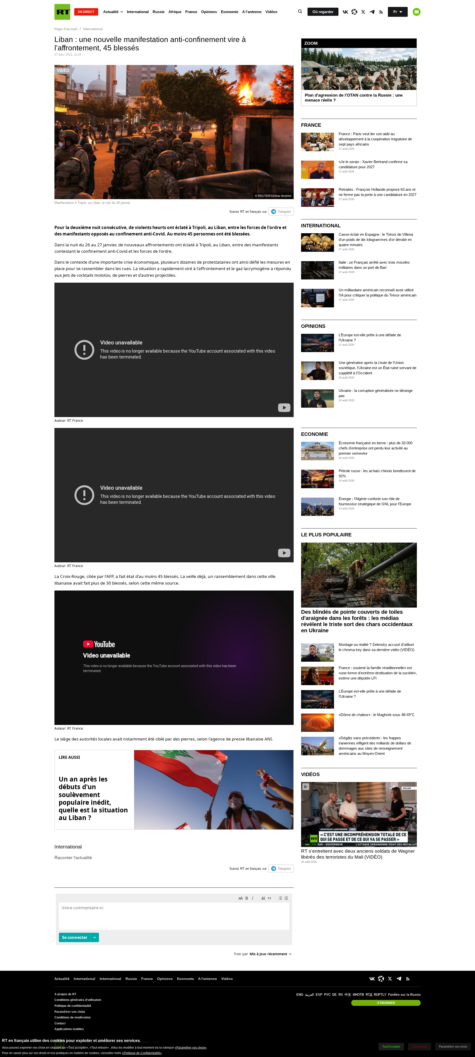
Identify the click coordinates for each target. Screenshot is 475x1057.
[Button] (417, 12)
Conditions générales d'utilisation (77, 1000)
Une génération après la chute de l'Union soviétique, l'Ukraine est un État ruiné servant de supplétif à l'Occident (377, 367)
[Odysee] (354, 12)
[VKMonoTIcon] (345, 12)
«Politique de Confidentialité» (142, 1053)
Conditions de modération (72, 1017)
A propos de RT (65, 994)
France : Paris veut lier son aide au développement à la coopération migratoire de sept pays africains (375, 139)
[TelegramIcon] (372, 12)
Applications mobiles (69, 1029)
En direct (86, 12)
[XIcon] (363, 12)
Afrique (174, 12)
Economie (229, 12)
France (191, 12)
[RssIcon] (381, 12)
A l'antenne (251, 12)
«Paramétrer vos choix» (191, 1047)
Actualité (111, 12)
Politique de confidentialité (72, 1006)
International (138, 12)
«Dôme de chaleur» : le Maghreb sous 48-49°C (377, 715)
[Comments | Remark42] (174, 926)
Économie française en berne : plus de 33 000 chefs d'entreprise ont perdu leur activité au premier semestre (375, 448)
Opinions (209, 12)
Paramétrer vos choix (69, 1012)
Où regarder (322, 12)
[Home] (62, 12)
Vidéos (271, 12)
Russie (159, 12)
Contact (60, 1023)
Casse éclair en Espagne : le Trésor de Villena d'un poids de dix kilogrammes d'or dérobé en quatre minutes (376, 239)
